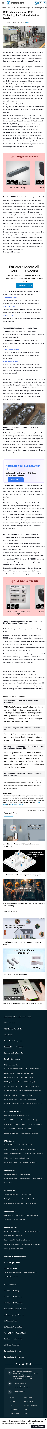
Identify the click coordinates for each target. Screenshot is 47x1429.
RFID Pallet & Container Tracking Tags (29, 1090)
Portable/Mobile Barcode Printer (13, 1203)
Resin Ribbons (8, 1215)
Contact (26, 1413)
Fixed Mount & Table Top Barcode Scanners (17, 1240)
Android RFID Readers (24, 1129)
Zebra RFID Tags (9, 1073)
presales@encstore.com (22, 1387)
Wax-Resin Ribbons (32, 1215)
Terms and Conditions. (17, 804)
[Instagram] (27, 1364)
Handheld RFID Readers (11, 1120)
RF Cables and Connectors (28, 1162)
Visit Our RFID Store (24, 285)
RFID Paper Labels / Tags (24, 1077)
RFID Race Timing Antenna (27, 1149)
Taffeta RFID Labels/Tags (32, 1104)
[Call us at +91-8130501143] (44, 3)
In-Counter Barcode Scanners (12, 1244)
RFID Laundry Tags (9, 1090)
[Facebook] (16, 1364)
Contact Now (15, 480)
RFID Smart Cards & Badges (28, 1099)
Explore (12, 1401)
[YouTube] (23, 1364)
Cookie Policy (14, 1413)
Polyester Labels (25, 1174)
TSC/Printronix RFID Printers (12, 1272)
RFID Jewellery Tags (26, 1095)
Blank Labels (8, 1183)
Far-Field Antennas (24, 1145)
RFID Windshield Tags (10, 1099)
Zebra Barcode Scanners (31, 1231)
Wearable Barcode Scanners (12, 1231)
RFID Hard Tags (28, 1082)
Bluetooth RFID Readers (11, 1133)
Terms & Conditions (30, 1405)
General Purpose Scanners (32, 1244)
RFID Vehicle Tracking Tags (29, 1086)
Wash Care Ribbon (19, 1219)
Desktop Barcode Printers (11, 1199)
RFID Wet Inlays (8, 1077)
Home (4, 8)
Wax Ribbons (20, 1215)
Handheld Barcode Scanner (12, 1235)
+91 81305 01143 (20, 1391)
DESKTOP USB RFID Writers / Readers (15, 1124)
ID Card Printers (31, 1203)
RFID (27, 22)
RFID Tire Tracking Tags (11, 1086)
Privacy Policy (14, 1409)
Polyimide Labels (25, 1178)
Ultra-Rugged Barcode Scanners (13, 1249)
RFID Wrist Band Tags (10, 1095)
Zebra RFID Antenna (10, 1145)
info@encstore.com (21, 1383)
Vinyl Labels (36, 1178)
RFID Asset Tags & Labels (33, 1069)
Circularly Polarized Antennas (32, 1153)
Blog (9, 8)
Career (26, 1409)
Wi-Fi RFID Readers (34, 1124)
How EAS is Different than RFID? (15, 975)
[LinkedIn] (19, 1364)
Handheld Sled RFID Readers (29, 1133)
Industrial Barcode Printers (30, 1199)
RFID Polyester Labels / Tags (12, 1082)
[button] (3, 3)
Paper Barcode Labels (10, 1174)
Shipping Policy (29, 1401)
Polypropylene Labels (10, 1178)
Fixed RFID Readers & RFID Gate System (15, 1115)
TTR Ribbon (7, 1219)
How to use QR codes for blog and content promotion (22, 1003)
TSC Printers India (26, 1194)
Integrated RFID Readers (28, 1120)
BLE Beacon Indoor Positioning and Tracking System (22, 875)
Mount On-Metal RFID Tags (25, 1073)
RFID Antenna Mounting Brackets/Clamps (16, 1158)
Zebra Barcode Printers (11, 1194)
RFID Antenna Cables (10, 1162)
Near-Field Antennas (10, 1149)
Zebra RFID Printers (30, 1272)
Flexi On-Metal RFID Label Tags (13, 1104)
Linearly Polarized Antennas (12, 1153)
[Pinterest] (30, 1364)
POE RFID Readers (9, 1129)
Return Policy (28, 1397)
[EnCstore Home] (15, 3)
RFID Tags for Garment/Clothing (13, 1069)
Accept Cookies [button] (38, 1426)
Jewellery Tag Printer (10, 1277)
